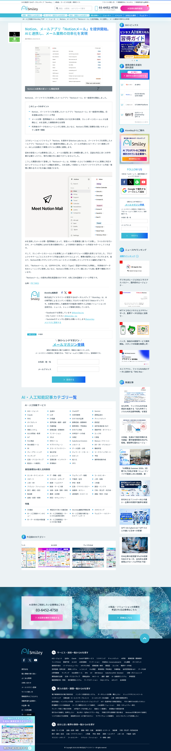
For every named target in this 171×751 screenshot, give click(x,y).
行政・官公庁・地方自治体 (104, 490)
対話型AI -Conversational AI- (112, 662)
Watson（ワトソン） (102, 441)
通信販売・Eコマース (80, 494)
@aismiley (89, 319)
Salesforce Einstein (79, 441)
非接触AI (53, 463)
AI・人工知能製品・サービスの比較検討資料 (59, 514)
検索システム (32, 430)
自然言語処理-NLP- (102, 426)
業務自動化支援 (57, 676)
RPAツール (54, 441)
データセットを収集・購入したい (109, 694)
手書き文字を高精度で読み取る (112, 712)
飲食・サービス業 (56, 486)
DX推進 (40, 334)
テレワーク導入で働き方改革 (61, 709)
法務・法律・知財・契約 (59, 490)
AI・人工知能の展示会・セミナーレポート (81, 514)
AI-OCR (30, 426)
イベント (118, 15)
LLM (51, 415)
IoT (28, 437)
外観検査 (53, 426)
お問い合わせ (26, 683)
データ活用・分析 (78, 448)
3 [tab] (136, 60)
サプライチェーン (56, 444)
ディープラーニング (34, 452)
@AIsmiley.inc (78, 312)
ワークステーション (91, 680)
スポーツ (30, 479)
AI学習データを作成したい (83, 709)
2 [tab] (134, 60)
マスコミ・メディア (57, 479)
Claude (30, 415)
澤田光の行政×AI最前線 (59, 510)
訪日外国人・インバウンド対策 (62, 701)
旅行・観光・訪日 (33, 490)
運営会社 (25, 669)
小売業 (97, 483)
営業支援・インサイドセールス (59, 459)
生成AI (52, 411)
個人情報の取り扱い (29, 673)
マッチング (31, 456)
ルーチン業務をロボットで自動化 (83, 705)
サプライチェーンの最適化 (105, 716)
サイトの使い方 (109, 2)
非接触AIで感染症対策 (116, 709)
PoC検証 (30, 441)
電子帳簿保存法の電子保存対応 (62, 694)
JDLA (52, 437)
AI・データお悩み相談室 (36, 519)
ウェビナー (143, 15)
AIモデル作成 (77, 430)
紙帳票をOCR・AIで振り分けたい (82, 716)
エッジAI (98, 433)
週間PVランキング (127, 256)
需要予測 (66, 662)
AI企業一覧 (26, 705)
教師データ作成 (126, 665)
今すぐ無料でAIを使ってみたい (134, 701)
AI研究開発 (76, 415)
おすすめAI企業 (77, 418)
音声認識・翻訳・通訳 (58, 422)
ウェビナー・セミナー (103, 513)
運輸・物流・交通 (101, 494)
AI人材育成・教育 (33, 433)
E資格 (97, 437)
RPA (86, 673)
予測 (96, 456)
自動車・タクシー (78, 490)
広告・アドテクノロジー (81, 486)
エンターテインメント (35, 475)
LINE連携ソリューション (106, 705)
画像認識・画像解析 (79, 422)
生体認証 (123, 680)
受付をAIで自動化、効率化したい (63, 712)
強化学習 (53, 452)
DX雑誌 (30, 510)
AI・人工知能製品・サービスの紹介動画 (59, 520)
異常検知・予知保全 (79, 426)
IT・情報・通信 (55, 475)
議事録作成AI (56, 665)
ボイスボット (32, 422)
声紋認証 (132, 676)
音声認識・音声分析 (58, 669)
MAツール (95, 676)
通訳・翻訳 (105, 676)
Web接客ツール (33, 444)
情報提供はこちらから (125, 2)
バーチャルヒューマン (70, 665)
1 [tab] (132, 60)
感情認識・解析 (97, 665)
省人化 (74, 459)
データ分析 (142, 669)
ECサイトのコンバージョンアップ (86, 701)
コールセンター (100, 475)
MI (28, 448)
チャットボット (100, 418)
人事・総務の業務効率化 (119, 698)
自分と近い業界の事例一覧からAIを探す (76, 724)
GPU (73, 463)
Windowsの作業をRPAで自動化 (136, 712)
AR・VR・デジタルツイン (104, 444)
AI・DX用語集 (27, 710)
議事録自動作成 (100, 459)
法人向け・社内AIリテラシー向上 (88, 712)
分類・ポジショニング (134, 673)
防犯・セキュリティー (58, 497)
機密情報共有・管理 (58, 680)
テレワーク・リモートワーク (81, 452)
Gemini (97, 411)
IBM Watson (99, 673)
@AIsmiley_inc (71, 315)
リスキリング (101, 658)
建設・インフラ (100, 486)
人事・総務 (99, 479)
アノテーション (55, 433)
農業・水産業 (55, 494)
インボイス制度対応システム (85, 694)
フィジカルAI (56, 662)
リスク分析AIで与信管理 (60, 716)
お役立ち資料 (131, 15)
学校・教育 (76, 483)
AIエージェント (33, 411)
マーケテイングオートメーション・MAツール (104, 452)
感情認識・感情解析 (57, 430)
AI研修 (123, 658)
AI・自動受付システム (119, 676)
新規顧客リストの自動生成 (61, 705)
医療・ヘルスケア (56, 483)
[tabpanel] (134, 43)
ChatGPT (75, 411)
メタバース (76, 444)
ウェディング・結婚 (79, 475)
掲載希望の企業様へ (142, 2)
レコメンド (54, 456)
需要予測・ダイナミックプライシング (104, 430)
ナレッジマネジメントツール (133, 694)
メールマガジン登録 (29, 687)
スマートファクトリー (58, 448)
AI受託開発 (83, 662)
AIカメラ (114, 680)
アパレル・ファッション (36, 486)
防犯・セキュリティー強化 (126, 705)
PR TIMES (35, 283)
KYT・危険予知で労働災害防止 (111, 701)
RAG (29, 418)
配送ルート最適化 (33, 463)
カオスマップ (99, 510)
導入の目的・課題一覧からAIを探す (74, 688)
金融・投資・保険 (33, 497)
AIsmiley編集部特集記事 (81, 510)
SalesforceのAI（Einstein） (114, 673)
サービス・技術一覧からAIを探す (72, 652)
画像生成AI (99, 415)
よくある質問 (26, 678)
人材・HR (31, 483)
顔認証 (97, 422)
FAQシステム (104, 680)
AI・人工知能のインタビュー (36, 514)
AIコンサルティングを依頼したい (127, 716)
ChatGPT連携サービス (86, 658)
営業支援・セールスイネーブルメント (76, 698)
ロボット (75, 456)
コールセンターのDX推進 (100, 698)
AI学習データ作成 (78, 433)
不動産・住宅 (77, 479)
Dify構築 (127, 662)
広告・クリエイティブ (35, 459)
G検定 (74, 437)
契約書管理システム (75, 680)
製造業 (29, 494)
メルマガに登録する (52, 322)
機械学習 (98, 448)
